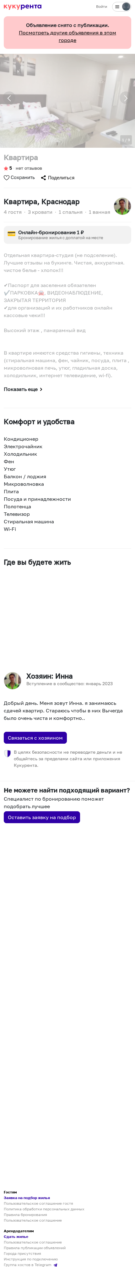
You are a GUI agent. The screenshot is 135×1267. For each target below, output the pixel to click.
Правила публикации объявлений (35, 1247)
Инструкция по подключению (31, 1259)
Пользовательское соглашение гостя (38, 1203)
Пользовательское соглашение (33, 1220)
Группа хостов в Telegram (28, 1264)
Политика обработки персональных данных (44, 1209)
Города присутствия (22, 1253)
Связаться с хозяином (35, 738)
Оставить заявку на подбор (42, 817)
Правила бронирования (25, 1214)
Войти (101, 6)
